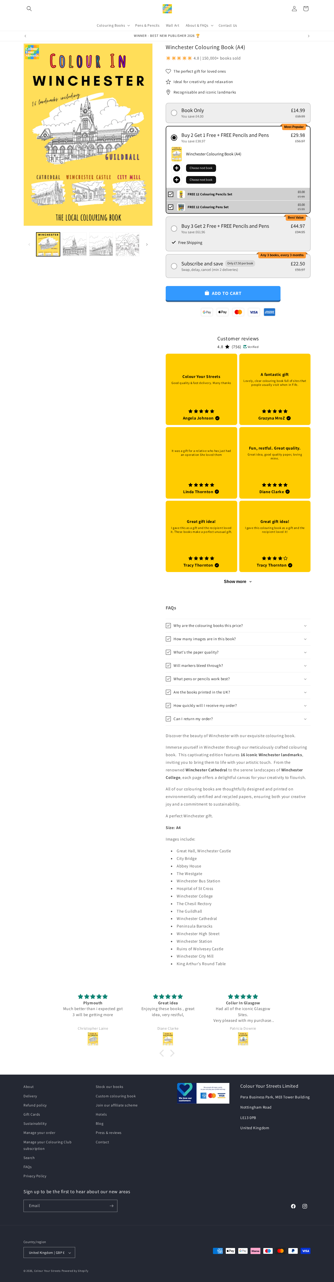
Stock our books (109, 1086)
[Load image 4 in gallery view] (127, 244)
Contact (102, 1141)
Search (29, 1157)
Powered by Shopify (75, 1271)
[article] (201, 389)
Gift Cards (31, 1114)
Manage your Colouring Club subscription (47, 1145)
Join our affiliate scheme (117, 1105)
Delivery (30, 1095)
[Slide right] (147, 244)
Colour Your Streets (47, 1271)
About (28, 1086)
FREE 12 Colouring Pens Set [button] (208, 207)
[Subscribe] (111, 1206)
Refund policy (35, 1105)
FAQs (27, 1166)
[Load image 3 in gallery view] (101, 244)
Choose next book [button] (201, 168)
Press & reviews (109, 1132)
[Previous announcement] (25, 36)
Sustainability (34, 1123)
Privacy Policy (34, 1176)
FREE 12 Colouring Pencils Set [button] (210, 194)
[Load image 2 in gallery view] (74, 244)
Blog (99, 1123)
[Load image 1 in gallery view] (48, 244)
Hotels (101, 1114)
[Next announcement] (308, 36)
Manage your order (39, 1132)
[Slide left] (29, 244)
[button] (29, 8)
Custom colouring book (116, 1095)
